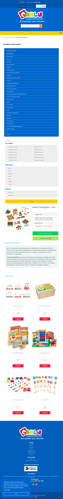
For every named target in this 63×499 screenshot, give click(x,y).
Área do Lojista (21, 6)
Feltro (9, 176)
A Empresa (31, 459)
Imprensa (31, 447)
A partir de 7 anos (38, 149)
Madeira (10, 173)
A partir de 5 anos (38, 152)
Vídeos (31, 446)
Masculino (11, 195)
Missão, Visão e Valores (31, 460)
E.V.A (9, 168)
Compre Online (44, 238)
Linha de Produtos (10, 37)
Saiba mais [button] (7, 489)
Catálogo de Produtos (30, 6)
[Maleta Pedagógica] (17, 231)
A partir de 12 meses (39, 160)
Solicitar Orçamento (45, 233)
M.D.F (9, 171)
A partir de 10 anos (13, 147)
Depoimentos (31, 452)
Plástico (10, 181)
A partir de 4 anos (12, 155)
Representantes (31, 451)
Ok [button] (16, 493)
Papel (9, 184)
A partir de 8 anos (12, 149)
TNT (9, 179)
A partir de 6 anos (12, 152)
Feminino (10, 192)
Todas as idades (12, 160)
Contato (31, 454)
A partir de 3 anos (38, 155)
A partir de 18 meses (39, 157)
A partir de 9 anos (38, 147)
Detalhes (18, 319)
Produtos (31, 444)
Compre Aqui (39, 6)
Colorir (31, 449)
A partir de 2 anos (12, 157)
